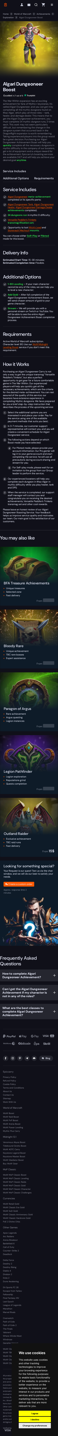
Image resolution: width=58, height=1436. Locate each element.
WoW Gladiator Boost (13, 1160)
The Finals (7, 1328)
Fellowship (8, 1294)
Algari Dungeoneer (18, 196)
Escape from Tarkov (12, 1291)
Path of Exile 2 (10, 1325)
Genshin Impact (10, 1343)
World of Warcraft (22, 14)
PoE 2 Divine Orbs (11, 1221)
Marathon (7, 1308)
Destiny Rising (9, 1267)
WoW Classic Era (11, 1356)
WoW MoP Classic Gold (14, 1185)
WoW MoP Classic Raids (14, 1182)
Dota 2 (6, 1278)
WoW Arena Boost (11, 1124)
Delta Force (8, 1260)
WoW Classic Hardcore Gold (16, 1218)
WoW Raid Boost (11, 1116)
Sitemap (7, 1098)
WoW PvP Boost (10, 1120)
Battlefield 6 (9, 1243)
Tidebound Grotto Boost (14, 1145)
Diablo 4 (7, 1270)
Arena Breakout (10, 1240)
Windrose (7, 1339)
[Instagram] (12, 1058)
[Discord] (34, 1058)
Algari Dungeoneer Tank (20, 204)
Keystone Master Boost (14, 1156)
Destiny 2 (7, 1263)
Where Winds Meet (12, 1336)
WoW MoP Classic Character (17, 1189)
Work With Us (9, 1102)
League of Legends (12, 1305)
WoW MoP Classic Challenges (17, 1192)
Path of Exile (9, 1321)
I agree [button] (34, 1413)
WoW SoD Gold (10, 1211)
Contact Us (8, 1095)
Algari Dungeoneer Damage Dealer (34, 207)
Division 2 (7, 1274)
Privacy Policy (9, 1077)
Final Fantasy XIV (11, 1298)
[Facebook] (5, 1058)
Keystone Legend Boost (14, 1153)
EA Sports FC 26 (11, 1287)
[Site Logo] (5, 4)
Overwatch (8, 1318)
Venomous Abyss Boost (14, 1142)
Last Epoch (8, 1301)
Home (6, 14)
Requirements (44, 178)
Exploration (8, 17)
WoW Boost (8, 1113)
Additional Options (16, 178)
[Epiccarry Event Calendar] (29, 5)
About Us (7, 1091)
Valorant (7, 1332)
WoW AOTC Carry (11, 1149)
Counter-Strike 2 (11, 1250)
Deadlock (7, 1254)
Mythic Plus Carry (11, 1131)
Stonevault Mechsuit (18, 230)
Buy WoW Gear (10, 1163)
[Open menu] (52, 4)
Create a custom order (20, 884)
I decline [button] (35, 1419)
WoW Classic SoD (11, 1363)
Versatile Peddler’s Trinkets (22, 219)
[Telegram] (27, 1058)
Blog (48, 1058)
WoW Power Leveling (13, 1127)
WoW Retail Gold (11, 1204)
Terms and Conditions (13, 1087)
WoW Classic (9, 1349)
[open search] (36, 5)
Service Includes (14, 171)
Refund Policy (9, 1080)
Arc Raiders (8, 1236)
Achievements (43, 14)
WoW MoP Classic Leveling (16, 1178)
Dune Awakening (11, 1281)
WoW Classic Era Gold (14, 1207)
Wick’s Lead (35, 227)
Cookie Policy (9, 1084)
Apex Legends (10, 1233)
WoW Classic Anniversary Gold (18, 1214)
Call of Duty (8, 1247)
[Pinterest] (20, 1058)
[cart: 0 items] (43, 5)
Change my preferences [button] (35, 1425)
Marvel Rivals (9, 1312)
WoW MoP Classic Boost (14, 1174)
